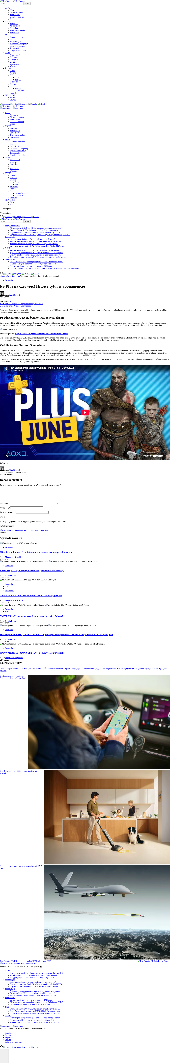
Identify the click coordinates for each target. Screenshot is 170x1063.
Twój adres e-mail (8, 512)
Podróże (13, 84)
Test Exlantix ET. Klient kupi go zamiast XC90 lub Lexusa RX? (25, 961)
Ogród (12, 62)
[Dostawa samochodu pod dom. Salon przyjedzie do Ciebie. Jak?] (99, 722)
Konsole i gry (15, 41)
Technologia (10, 980)
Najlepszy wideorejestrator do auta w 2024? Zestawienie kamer (35, 991)
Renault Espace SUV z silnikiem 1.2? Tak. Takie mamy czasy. (34, 230)
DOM (7, 53)
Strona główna (5, 276)
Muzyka (18, 79)
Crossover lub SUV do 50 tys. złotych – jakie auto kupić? (32, 993)
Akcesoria (14, 10)
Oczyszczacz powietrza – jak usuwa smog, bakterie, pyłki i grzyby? (36, 973)
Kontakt (8, 1035)
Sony (8, 463)
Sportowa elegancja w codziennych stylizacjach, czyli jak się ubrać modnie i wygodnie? (44, 268)
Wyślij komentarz (7, 526)
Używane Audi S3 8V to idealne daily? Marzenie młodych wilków (36, 232)
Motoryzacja (15, 26)
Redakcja (8, 1033)
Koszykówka (20, 88)
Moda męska (15, 15)
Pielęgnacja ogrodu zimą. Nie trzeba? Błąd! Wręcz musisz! (33, 977)
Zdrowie (13, 93)
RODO (8, 1040)
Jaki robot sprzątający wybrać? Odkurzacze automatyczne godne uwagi (38, 257)
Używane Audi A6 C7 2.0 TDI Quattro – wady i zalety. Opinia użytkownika (40, 235)
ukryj (11, 301)
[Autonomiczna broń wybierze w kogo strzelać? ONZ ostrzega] (107, 912)
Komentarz (5, 503)
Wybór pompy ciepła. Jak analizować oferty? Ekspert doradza (34, 975)
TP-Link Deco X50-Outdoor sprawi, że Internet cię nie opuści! (34, 250)
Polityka (13, 100)
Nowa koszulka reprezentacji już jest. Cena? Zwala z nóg (32, 1004)
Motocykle (14, 24)
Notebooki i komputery (19, 44)
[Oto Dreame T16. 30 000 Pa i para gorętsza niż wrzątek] (107, 817)
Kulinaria (13, 57)
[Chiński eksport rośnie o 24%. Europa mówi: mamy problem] (107, 668)
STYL (7, 8)
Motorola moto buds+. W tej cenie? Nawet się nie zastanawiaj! (34, 244)
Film (17, 77)
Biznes (12, 97)
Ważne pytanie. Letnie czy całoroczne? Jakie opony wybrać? (34, 995)
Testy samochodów (17, 30)
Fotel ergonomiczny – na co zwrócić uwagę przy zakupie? (33, 982)
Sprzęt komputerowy (18, 46)
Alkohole (13, 73)
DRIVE (8, 21)
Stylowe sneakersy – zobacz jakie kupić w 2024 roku (31, 266)
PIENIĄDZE (10, 95)
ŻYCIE (8, 68)
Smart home (14, 64)
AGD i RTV (15, 55)
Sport (12, 86)
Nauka (12, 71)
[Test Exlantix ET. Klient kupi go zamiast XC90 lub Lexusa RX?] (154, 961)
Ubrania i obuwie (17, 17)
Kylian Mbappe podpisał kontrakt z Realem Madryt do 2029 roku (35, 1013)
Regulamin (9, 1037)
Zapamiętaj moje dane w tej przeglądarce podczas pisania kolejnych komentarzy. (34, 521)
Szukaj (27, 3)
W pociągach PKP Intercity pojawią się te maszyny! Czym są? (34, 1022)
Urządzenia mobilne (18, 50)
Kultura (13, 75)
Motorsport (14, 32)
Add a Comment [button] (6, 474)
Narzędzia (14, 59)
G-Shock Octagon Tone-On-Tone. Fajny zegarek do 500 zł (33, 264)
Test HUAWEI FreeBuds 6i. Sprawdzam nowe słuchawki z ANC (36, 241)
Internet (13, 39)
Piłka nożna (19, 91)
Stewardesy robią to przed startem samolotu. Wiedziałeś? (32, 1020)
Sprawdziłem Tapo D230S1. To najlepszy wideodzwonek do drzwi (36, 253)
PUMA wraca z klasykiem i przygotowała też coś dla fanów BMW (36, 261)
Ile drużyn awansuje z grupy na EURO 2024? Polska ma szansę (35, 1011)
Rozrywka (14, 82)
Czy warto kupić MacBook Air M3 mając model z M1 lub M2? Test (36, 246)
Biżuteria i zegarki (17, 12)
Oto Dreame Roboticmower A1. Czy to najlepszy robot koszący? (35, 255)
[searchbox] (11, 3)
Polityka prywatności (13, 1042)
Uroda (12, 19)
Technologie (15, 48)
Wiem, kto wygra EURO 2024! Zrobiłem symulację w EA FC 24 (35, 1009)
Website (3, 517)
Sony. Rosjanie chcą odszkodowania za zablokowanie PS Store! (41, 334)
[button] (4, 1056)
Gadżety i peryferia (17, 37)
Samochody (14, 28)
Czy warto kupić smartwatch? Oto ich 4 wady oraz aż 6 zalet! (34, 986)
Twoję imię (5, 508)
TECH (7, 35)
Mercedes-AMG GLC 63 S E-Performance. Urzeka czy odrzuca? (35, 228)
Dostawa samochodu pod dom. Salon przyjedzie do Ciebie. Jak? (13, 677)
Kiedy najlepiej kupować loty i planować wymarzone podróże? (35, 1018)
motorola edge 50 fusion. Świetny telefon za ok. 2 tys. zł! (32, 239)
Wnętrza (13, 66)
